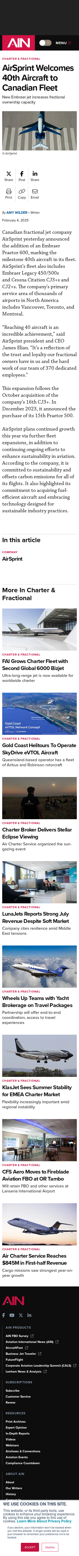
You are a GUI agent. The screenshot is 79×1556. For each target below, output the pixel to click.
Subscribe (13, 1391)
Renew (10, 1402)
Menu (61, 42)
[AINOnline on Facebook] (3, 1316)
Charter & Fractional (21, 59)
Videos (11, 1439)
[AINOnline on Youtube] (11, 1316)
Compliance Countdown (23, 1463)
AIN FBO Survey (17, 1336)
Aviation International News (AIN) (29, 1342)
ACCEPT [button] (30, 1547)
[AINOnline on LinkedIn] (29, 1316)
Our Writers (14, 1488)
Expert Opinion (16, 1427)
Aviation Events (17, 1457)
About (10, 1482)
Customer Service (18, 1396)
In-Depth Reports (18, 1433)
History (11, 1494)
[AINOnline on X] (21, 1316)
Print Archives (16, 1422)
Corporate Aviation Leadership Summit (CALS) (38, 1366)
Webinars (12, 1445)
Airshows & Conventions (23, 1451)
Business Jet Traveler (21, 1354)
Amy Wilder (16, 212)
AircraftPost (14, 1348)
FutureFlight (14, 1360)
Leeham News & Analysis (23, 1371)
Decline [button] (50, 1547)
